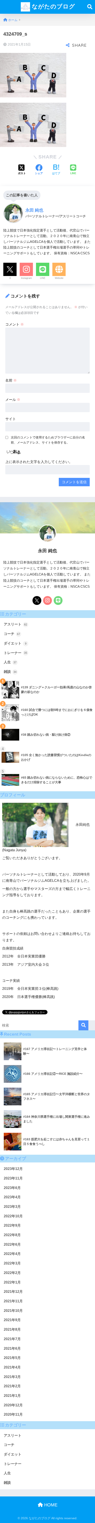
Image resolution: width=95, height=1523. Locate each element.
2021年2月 (12, 1386)
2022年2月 (12, 1273)
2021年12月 (13, 1291)
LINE (42, 278)
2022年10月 (13, 1216)
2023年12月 (13, 1169)
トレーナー (15, 653)
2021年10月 (13, 1311)
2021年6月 (12, 1348)
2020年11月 (13, 1414)
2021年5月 (12, 1358)
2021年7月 (12, 1339)
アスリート (15, 624)
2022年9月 (12, 1225)
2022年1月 (12, 1282)
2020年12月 (13, 1405)
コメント (14, 324)
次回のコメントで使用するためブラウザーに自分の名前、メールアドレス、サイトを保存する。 (48, 440)
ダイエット (15, 643)
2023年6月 (12, 1188)
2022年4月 (12, 1254)
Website (59, 278)
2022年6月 (12, 1244)
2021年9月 (12, 1320)
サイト (10, 419)
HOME (50, 1504)
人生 (10, 662)
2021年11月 (13, 1301)
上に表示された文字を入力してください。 (38, 462)
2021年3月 (12, 1377)
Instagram (26, 278)
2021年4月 (12, 1367)
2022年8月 (12, 1235)
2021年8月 (12, 1329)
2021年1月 (12, 1396)
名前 (11, 380)
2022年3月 (12, 1263)
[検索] (83, 1025)
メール (12, 400)
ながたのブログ (52, 6)
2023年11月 (13, 1178)
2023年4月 (12, 1197)
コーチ (12, 634)
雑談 (10, 672)
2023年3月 (12, 1206)
